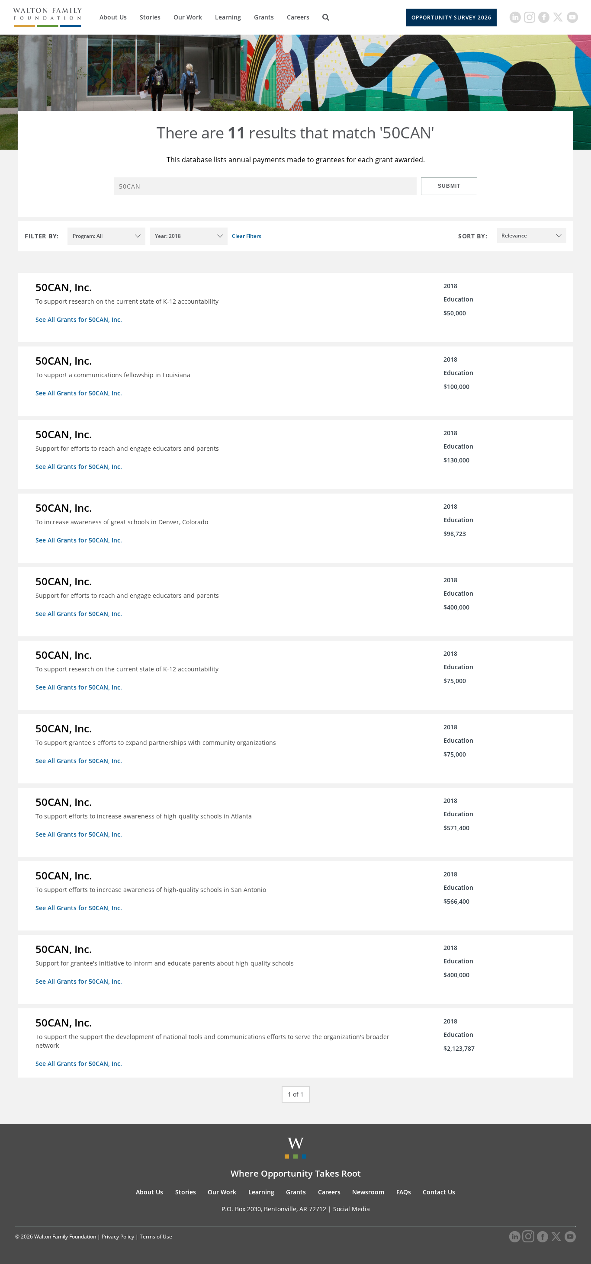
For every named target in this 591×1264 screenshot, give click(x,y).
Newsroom (368, 1192)
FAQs (403, 1192)
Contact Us (439, 1192)
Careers (298, 17)
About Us (113, 17)
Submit (449, 186)
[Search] (325, 17)
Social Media (351, 1209)
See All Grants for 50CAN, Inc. (78, 319)
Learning (228, 17)
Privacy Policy (118, 1236)
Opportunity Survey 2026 (451, 17)
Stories (150, 17)
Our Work (187, 17)
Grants (264, 17)
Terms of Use (156, 1236)
